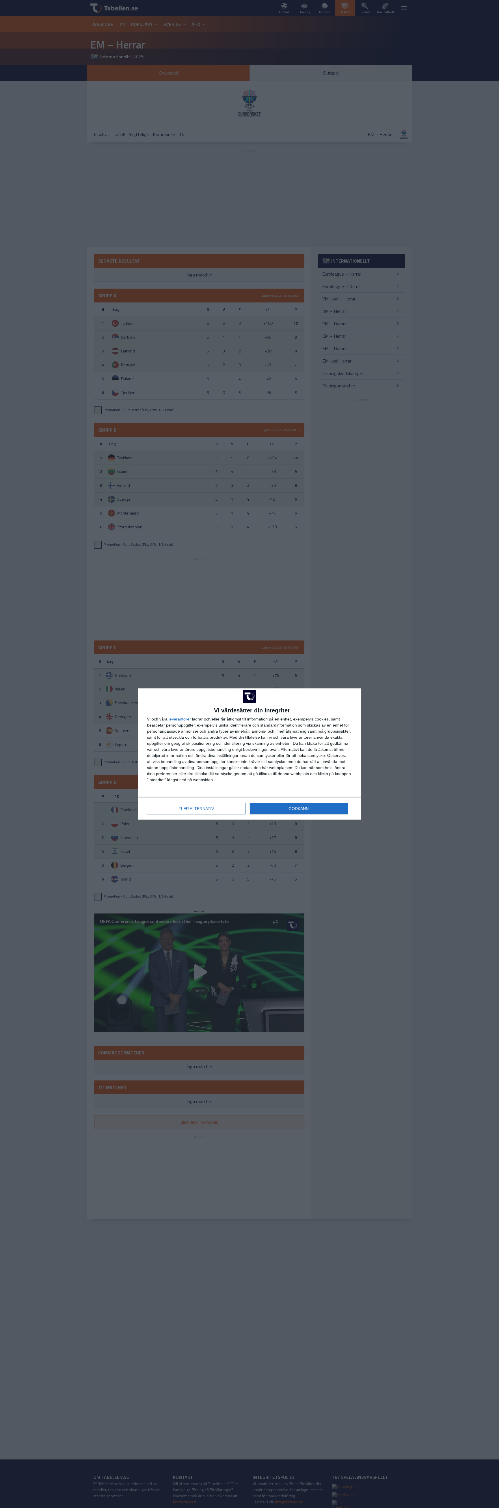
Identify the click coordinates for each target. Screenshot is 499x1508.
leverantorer (180, 719)
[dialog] (249, 754)
